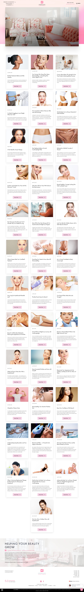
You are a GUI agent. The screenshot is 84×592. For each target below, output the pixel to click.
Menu (79, 3)
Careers (54, 585)
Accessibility (50, 585)
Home (40, 43)
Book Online (9, 3)
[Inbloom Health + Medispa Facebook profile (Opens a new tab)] (43, 581)
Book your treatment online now (31, 558)
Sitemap (36, 585)
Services (40, 585)
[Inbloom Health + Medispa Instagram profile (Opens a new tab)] (41, 581)
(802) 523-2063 (70, 2)
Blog (44, 43)
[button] (2, 590)
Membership (9, 5)
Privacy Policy (45, 585)
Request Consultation (9, 2)
